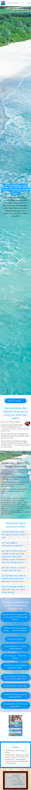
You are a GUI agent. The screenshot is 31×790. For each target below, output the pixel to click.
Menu (28, 3)
